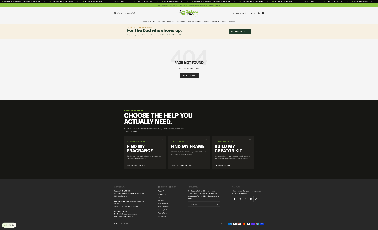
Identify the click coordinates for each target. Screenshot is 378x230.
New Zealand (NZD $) (239, 13)
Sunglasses (181, 21)
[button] (9, 225)
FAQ (159, 197)
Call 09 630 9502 (119, 1)
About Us (161, 191)
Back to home (189, 75)
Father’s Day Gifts (149, 21)
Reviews (232, 21)
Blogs (224, 21)
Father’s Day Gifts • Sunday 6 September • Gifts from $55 (22, 1)
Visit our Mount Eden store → (124, 216)
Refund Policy (162, 213)
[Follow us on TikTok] (256, 199)
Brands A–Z (162, 194)
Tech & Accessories (194, 21)
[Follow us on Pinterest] (245, 199)
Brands (206, 21)
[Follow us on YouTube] (250, 199)
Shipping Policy (163, 210)
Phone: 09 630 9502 (214, 5)
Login (253, 13)
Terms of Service (163, 207)
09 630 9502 (123, 211)
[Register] (217, 204)
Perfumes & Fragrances (166, 21)
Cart (260, 13)
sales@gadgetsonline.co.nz (128, 214)
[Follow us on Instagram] (240, 199)
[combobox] (132, 13)
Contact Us (162, 216)
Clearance (215, 21)
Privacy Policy (163, 203)
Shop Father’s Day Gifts (240, 31)
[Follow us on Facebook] (234, 199)
